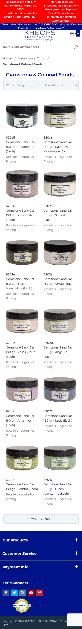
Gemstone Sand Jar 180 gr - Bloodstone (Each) (20, 146)
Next (49, 519)
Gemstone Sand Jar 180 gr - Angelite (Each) (58, 352)
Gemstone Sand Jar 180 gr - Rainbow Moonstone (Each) (58, 146)
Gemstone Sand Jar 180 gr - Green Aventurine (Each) (58, 488)
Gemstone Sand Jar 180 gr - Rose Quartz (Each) (20, 352)
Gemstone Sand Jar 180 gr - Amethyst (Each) (20, 420)
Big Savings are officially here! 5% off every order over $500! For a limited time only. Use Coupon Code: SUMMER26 (20, 9)
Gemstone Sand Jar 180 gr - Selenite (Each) (58, 215)
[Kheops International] (41, 35)
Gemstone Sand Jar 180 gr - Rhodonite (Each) (20, 215)
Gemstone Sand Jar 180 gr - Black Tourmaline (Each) (20, 283)
